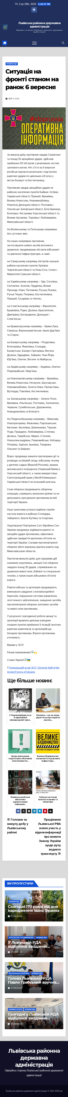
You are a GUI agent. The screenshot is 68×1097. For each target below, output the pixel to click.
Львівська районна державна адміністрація (39, 25)
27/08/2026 (16, 916)
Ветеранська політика (19, 973)
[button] (63, 43)
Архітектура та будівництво (21, 937)
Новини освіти (15, 1009)
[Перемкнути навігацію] (34, 43)
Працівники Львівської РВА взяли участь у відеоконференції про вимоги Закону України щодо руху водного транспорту (48, 836)
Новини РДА (11, 64)
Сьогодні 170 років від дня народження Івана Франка (33, 908)
